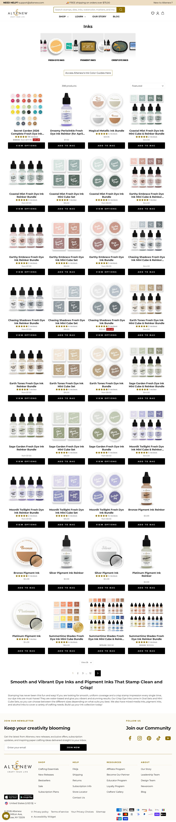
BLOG (116, 16)
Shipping (78, 774)
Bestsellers (44, 780)
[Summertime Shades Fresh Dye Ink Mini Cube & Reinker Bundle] (106, 614)
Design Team (148, 780)
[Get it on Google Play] (26, 797)
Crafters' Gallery (115, 792)
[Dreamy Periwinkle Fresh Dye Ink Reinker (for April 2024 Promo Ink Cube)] (66, 109)
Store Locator (80, 792)
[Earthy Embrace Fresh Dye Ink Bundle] (106, 235)
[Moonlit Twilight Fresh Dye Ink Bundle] (106, 488)
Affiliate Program (116, 769)
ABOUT (145, 763)
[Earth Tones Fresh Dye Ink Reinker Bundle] (26, 362)
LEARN (79, 16)
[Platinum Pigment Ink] (26, 614)
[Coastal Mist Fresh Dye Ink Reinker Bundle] (26, 172)
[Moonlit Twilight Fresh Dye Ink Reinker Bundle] (26, 488)
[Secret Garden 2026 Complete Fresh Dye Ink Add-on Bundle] (26, 109)
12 (90, 673)
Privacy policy (41, 811)
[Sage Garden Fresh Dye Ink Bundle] (106, 425)
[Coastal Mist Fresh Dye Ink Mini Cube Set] (66, 172)
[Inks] (56, 63)
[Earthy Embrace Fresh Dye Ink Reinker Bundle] (26, 235)
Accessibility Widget (45, 816)
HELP (76, 763)
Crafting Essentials (48, 769)
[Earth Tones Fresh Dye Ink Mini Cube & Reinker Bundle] (146, 299)
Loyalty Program (115, 786)
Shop (41, 763)
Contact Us (79, 797)
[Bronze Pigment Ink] (26, 551)
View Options (26, 145)
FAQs (75, 769)
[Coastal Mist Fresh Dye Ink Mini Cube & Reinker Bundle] (146, 109)
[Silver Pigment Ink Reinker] (66, 551)
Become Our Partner (118, 774)
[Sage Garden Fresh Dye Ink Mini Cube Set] (66, 425)
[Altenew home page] (17, 13)
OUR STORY (99, 16)
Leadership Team (150, 774)
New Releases (46, 774)
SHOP (62, 16)
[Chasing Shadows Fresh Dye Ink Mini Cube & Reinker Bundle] (146, 235)
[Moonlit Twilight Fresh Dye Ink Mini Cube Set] (66, 488)
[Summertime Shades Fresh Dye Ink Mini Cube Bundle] (66, 614)
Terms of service (60, 811)
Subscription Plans (48, 792)
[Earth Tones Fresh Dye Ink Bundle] (106, 362)
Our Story (146, 769)
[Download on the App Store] (11, 797)
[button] (6, 816)
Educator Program (117, 780)
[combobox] (85, 10)
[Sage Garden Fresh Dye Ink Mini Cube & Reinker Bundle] (146, 362)
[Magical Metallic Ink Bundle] (106, 109)
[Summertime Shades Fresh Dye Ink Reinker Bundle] (146, 614)
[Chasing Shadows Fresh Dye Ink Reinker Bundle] (26, 299)
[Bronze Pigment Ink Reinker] (146, 488)
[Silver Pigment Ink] (106, 551)
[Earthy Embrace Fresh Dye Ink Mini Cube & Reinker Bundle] (146, 172)
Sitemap (100, 811)
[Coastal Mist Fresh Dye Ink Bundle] (106, 172)
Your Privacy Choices (82, 811)
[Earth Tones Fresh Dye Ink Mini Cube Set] (66, 362)
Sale (40, 786)
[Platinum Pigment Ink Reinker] (146, 551)
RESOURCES (114, 763)
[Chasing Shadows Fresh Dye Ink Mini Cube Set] (66, 299)
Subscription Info (82, 786)
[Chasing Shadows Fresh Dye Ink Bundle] (106, 299)
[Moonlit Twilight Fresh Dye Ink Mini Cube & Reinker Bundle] (146, 425)
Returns (77, 780)
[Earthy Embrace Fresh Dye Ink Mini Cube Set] (66, 235)
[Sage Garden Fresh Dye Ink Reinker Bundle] (26, 425)
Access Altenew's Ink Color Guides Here (88, 73)
